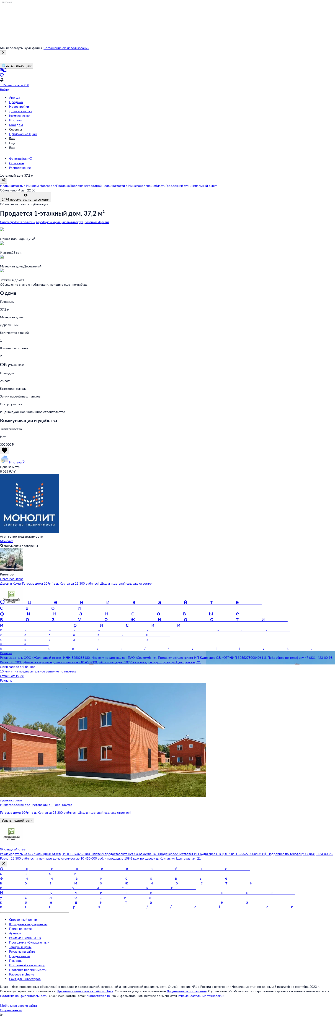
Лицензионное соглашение (186, 991)
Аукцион (15, 933)
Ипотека (15, 120)
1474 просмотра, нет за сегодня (25, 199)
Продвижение (19, 956)
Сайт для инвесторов (25, 979)
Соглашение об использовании (66, 48)
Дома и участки (20, 111)
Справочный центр (23, 919)
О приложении (11, 1010)
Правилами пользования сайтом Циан (85, 991)
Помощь (15, 960)
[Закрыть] (3, 52)
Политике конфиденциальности (23, 995)
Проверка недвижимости (27, 969)
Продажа (16, 102)
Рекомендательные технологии (201, 995)
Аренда (14, 97)
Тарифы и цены (20, 947)
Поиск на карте (20, 928)
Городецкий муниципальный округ (59, 222)
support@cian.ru (98, 995)
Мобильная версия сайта (18, 1005)
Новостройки (19, 106)
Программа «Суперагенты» (29, 942)
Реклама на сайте (22, 951)
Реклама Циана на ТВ (25, 938)
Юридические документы (28, 924)
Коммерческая (19, 115)
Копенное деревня (97, 222)
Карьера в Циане (21, 974)
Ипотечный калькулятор (27, 965)
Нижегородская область (17, 222)
